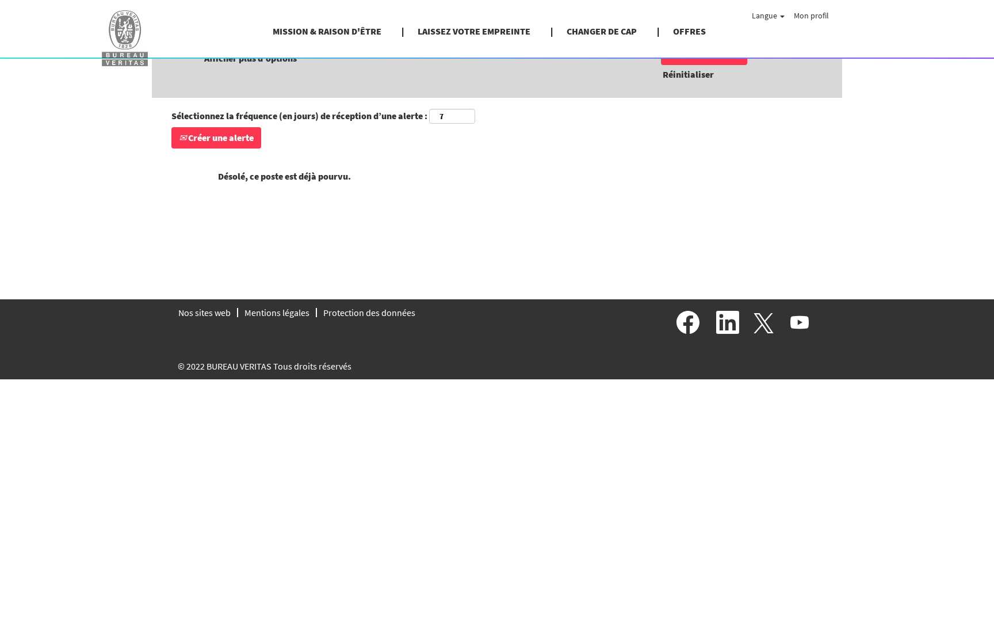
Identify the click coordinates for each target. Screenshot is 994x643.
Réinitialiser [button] (688, 74)
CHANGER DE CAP (602, 31)
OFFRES (689, 31)
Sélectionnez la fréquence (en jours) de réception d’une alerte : (299, 115)
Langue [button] (765, 15)
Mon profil (811, 15)
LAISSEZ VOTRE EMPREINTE (474, 31)
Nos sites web (204, 312)
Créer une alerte (220, 137)
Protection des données (369, 312)
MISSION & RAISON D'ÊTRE (327, 31)
